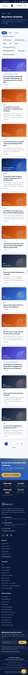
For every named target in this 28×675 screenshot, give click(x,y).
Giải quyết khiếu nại (6, 622)
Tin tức (16, 32)
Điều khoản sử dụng (7, 609)
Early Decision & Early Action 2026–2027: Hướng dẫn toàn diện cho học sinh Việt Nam (12, 366)
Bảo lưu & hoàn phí (6, 617)
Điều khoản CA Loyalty (7, 625)
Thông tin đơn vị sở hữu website (14, 672)
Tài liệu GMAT (21, 50)
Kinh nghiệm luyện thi (8, 36)
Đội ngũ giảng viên (6, 599)
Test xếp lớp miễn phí (7, 575)
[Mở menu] (25, 5)
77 (17, 444)
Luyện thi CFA (5, 554)
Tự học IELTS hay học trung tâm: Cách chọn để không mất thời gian (13, 143)
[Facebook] (20, 1)
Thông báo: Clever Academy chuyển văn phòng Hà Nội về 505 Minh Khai (12, 178)
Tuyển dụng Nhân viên (8, 50)
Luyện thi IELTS (5, 546)
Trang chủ (4, 13)
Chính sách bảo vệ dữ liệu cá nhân (10, 651)
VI (11, 5)
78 (21, 444)
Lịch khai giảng (5, 570)
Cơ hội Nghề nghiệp (19, 40)
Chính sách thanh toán (7, 614)
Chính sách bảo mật (7, 607)
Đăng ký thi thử (5, 572)
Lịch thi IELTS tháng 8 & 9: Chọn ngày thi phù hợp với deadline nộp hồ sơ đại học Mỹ (13, 245)
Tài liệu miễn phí (7, 40)
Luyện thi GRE (5, 551)
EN (13, 5)
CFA (10, 43)
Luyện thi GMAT (6, 549)
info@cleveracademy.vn (9, 530)
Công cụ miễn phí (6, 567)
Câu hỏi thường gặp (7, 588)
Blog (10, 32)
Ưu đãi (16, 43)
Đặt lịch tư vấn (5, 578)
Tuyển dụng (4, 604)
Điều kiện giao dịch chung (8, 612)
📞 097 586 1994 (5, 1)
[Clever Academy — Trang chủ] (5, 6)
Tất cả (4, 32)
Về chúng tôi (5, 596)
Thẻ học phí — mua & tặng (8, 583)
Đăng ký (22, 642)
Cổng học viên (5, 602)
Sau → (14, 447)
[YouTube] (23, 1)
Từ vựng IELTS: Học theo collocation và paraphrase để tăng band (12, 109)
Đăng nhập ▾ (19, 5)
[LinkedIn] (25, 1)
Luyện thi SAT (5, 543)
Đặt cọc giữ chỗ (6, 580)
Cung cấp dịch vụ (6, 620)
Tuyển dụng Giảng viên (9, 54)
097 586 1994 (6, 528)
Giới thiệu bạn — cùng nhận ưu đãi (10, 585)
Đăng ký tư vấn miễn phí (11, 475)
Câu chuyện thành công (9, 47)
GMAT (4, 43)
